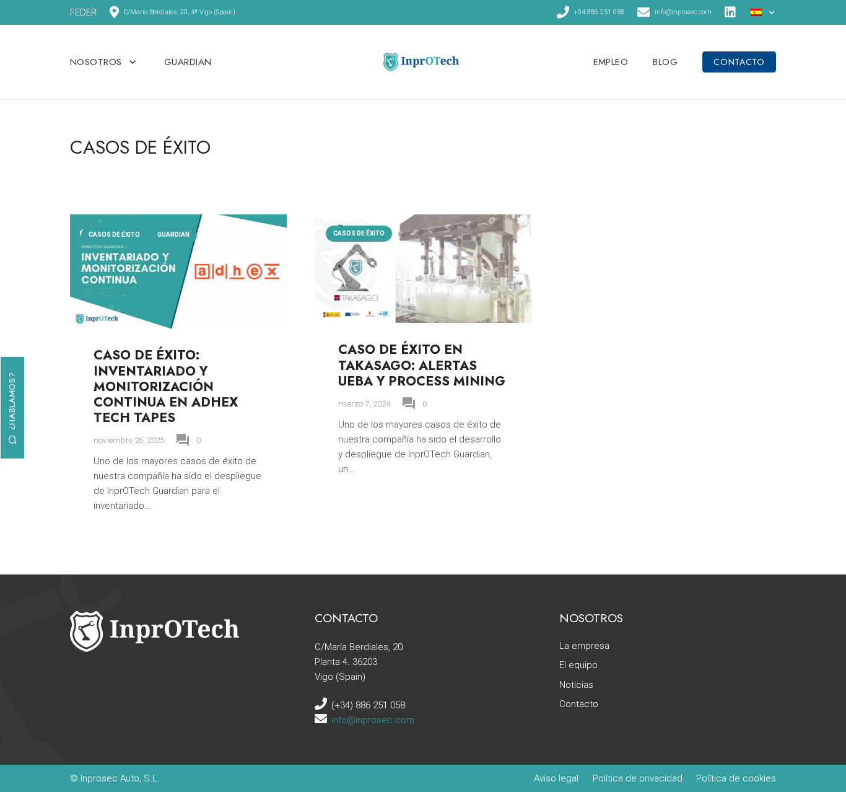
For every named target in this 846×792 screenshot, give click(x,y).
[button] (764, 12)
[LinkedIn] (731, 12)
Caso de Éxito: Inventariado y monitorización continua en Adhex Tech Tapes (166, 386)
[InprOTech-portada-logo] (421, 62)
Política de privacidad (637, 778)
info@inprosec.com (372, 720)
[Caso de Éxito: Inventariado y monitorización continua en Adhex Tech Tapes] (178, 221)
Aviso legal (556, 778)
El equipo (578, 665)
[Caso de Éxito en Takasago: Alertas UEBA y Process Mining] (423, 221)
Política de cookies (736, 778)
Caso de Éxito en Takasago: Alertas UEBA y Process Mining (421, 365)
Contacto (578, 704)
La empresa (584, 645)
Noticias (576, 684)
